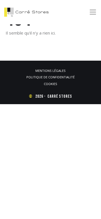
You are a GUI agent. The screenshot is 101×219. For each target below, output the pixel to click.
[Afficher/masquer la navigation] (93, 12)
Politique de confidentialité (50, 77)
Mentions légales (50, 71)
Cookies (50, 84)
